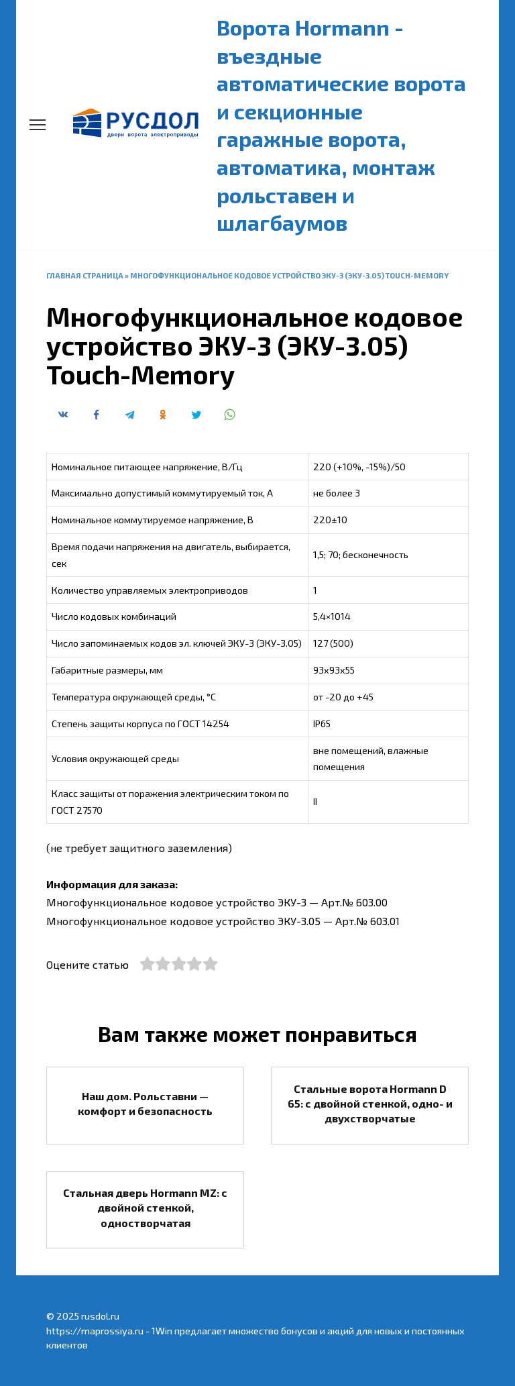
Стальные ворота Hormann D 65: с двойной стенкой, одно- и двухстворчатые (370, 1102)
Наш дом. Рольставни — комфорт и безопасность (145, 1102)
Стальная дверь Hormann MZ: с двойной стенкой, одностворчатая (145, 1207)
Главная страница (84, 275)
